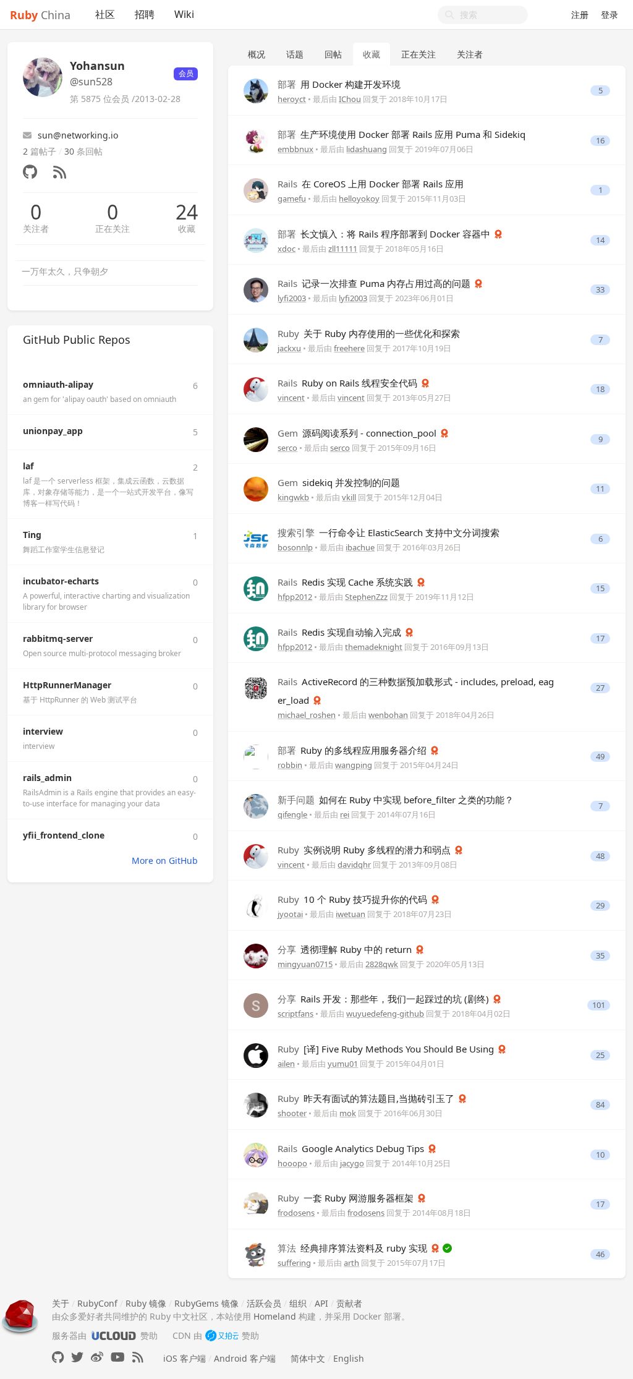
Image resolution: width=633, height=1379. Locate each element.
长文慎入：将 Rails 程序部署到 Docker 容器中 (385, 234)
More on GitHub (165, 860)
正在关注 (112, 228)
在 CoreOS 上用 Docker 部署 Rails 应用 (371, 183)
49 (600, 756)
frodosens (296, 1212)
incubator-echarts (61, 581)
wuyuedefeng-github (385, 1013)
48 (600, 856)
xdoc (286, 248)
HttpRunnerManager (67, 685)
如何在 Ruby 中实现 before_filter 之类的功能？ (396, 799)
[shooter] (256, 1104)
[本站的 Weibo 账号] (97, 1357)
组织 (298, 1303)
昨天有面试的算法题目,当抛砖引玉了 (367, 1098)
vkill (349, 497)
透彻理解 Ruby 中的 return (346, 949)
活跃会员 (264, 1303)
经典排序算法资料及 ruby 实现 (354, 1248)
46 (600, 1254)
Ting (32, 534)
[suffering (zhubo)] (256, 1253)
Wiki (184, 14)
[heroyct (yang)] (256, 90)
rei (344, 814)
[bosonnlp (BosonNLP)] (256, 538)
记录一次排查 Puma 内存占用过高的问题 (375, 283)
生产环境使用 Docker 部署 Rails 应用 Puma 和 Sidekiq (401, 134)
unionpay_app (53, 431)
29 (600, 905)
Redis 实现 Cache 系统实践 (346, 582)
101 (598, 1005)
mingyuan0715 (305, 964)
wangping (353, 765)
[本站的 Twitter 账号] (77, 1357)
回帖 (333, 54)
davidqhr (354, 864)
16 (600, 140)
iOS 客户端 (184, 1358)
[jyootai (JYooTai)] (256, 905)
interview (43, 731)
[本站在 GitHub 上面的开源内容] (58, 1357)
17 (600, 638)
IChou (350, 99)
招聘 (145, 14)
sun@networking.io (78, 135)
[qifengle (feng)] (256, 805)
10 (600, 1155)
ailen (286, 1063)
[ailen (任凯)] (256, 1054)
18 (600, 389)
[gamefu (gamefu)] (256, 189)
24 (187, 212)
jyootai (290, 914)
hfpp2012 (295, 596)
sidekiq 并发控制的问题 (339, 482)
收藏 (186, 228)
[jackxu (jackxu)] (256, 338)
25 (600, 1055)
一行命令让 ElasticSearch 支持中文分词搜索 (388, 532)
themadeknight (373, 646)
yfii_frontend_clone (63, 835)
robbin (290, 765)
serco (287, 447)
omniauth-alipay (58, 384)
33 (600, 289)
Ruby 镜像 (145, 1303)
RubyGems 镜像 (206, 1303)
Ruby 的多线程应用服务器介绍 (353, 750)
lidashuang (366, 149)
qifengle (292, 814)
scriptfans (295, 1013)
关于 (60, 1303)
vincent (291, 397)
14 (600, 240)
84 (600, 1104)
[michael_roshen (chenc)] (256, 687)
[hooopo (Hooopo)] (256, 1153)
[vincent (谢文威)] (256, 389)
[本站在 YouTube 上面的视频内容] (118, 1357)
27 (600, 688)
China (40, 14)
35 (600, 955)
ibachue (360, 547)
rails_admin (47, 777)
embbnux (295, 149)
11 (600, 489)
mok (347, 1113)
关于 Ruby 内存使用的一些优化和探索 (369, 333)
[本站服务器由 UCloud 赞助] (113, 1335)
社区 (105, 14)
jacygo (352, 1163)
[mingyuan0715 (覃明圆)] (256, 954)
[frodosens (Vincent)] (256, 1204)
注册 (579, 14)
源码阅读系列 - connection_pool (358, 433)
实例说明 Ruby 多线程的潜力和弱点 (365, 849)
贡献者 (349, 1303)
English (348, 1358)
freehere (349, 348)
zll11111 (342, 248)
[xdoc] (256, 239)
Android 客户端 (245, 1358)
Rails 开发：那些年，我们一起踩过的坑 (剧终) (384, 999)
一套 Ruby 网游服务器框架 (347, 1198)
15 (600, 588)
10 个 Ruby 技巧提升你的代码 (354, 899)
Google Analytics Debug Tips (352, 1148)
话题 (295, 54)
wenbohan (388, 714)
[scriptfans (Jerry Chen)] (256, 1004)
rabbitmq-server (58, 638)
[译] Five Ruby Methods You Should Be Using (387, 1049)
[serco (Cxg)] (256, 438)
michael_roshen (307, 714)
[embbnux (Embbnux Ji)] (256, 139)
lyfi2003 (292, 298)
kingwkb (293, 497)
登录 (609, 14)
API (321, 1303)
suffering (294, 1262)
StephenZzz (366, 596)
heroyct (292, 99)
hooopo (292, 1163)
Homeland (274, 1316)
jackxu (289, 348)
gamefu (292, 198)
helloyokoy (359, 198)
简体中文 (308, 1358)
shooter (292, 1113)
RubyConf (97, 1303)
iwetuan (350, 914)
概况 (256, 54)
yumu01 (343, 1063)
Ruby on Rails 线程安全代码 (349, 383)
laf (28, 466)
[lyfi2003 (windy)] (256, 289)
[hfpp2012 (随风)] (256, 588)
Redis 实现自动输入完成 (341, 632)
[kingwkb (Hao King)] (256, 488)
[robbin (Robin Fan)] (256, 755)
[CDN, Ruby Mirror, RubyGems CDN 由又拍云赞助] (222, 1335)
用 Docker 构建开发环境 (339, 84)
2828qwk (381, 964)
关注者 (36, 228)
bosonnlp (295, 547)
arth (351, 1262)
